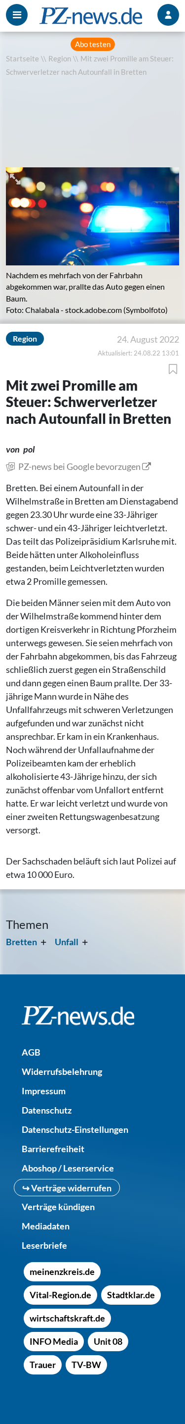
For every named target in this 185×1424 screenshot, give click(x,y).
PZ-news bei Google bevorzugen (79, 466)
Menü (17, 15)
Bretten (21, 941)
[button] (16, 178)
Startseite (22, 58)
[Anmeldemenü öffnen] (168, 15)
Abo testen (93, 44)
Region (59, 58)
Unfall (66, 941)
